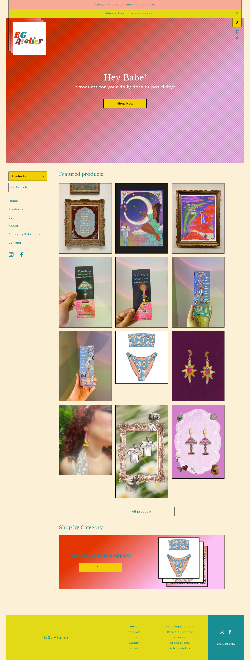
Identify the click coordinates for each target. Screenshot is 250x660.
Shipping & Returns (24, 234)
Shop (100, 567)
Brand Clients (180, 642)
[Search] (12, 187)
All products (142, 511)
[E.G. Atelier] (29, 38)
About (13, 226)
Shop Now (125, 103)
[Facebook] (21, 254)
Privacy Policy (180, 648)
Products (18, 176)
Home (13, 201)
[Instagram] (11, 254)
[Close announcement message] (237, 13)
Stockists (180, 637)
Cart (12, 217)
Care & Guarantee (180, 632)
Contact (15, 242)
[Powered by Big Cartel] (226, 642)
